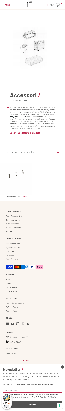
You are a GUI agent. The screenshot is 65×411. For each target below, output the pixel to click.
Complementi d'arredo (15, 216)
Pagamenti (10, 251)
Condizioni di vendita (15, 303)
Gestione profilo (13, 243)
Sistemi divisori (12, 224)
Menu (7, 4)
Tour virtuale (11, 291)
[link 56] (18, 324)
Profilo (9, 279)
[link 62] (62, 367)
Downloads (10, 255)
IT (48, 4)
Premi (8, 283)
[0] (58, 5)
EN (52, 4)
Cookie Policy (12, 311)
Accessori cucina (13, 227)
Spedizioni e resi (13, 247)
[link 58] (29, 324)
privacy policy (29, 397)
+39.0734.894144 (17, 342)
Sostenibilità (11, 287)
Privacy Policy (12, 307)
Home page (14, 100)
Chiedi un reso (12, 259)
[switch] (6, 406)
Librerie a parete (13, 220)
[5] (60, 406)
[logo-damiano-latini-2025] (32, 4)
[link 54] (8, 324)
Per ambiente (12, 231)
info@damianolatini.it (19, 337)
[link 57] (23, 324)
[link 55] (13, 324)
